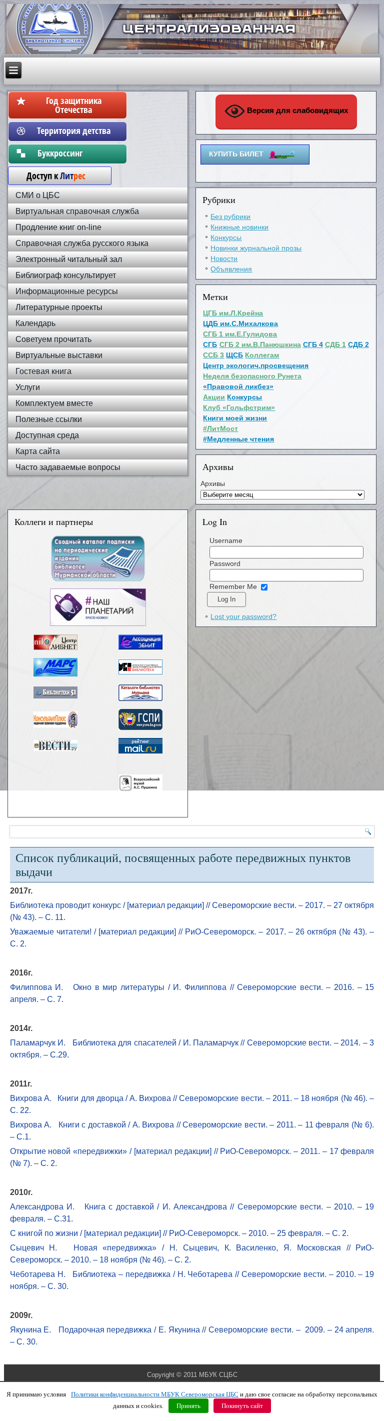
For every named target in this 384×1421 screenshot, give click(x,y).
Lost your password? (243, 616)
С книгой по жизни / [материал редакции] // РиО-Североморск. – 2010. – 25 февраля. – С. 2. (179, 1233)
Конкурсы (226, 238)
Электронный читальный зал (69, 259)
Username (226, 540)
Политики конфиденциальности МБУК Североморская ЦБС (154, 1394)
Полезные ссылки (49, 419)
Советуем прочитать (54, 339)
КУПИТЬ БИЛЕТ (236, 154)
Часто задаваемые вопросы (68, 467)
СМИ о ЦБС (38, 195)
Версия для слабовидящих (296, 110)
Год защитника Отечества (74, 105)
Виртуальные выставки (59, 355)
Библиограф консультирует (66, 275)
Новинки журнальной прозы (256, 248)
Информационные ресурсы (67, 291)
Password (225, 564)
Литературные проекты (59, 307)
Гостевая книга (44, 371)
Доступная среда (47, 435)
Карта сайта (38, 451)
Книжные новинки (239, 227)
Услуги (28, 387)
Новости (224, 258)
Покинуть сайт (242, 1406)
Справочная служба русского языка (82, 243)
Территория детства (73, 130)
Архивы (212, 484)
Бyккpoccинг (73, 153)
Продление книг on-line (59, 227)
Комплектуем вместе (54, 403)
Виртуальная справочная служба (77, 211)
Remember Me (233, 586)
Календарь (36, 323)
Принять (188, 1406)
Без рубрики (230, 216)
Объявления (231, 269)
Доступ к (51, 176)
